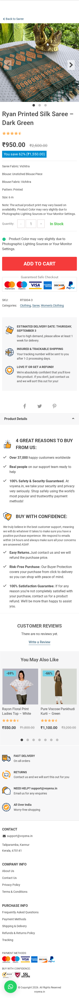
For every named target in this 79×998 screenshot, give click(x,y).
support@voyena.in (20, 836)
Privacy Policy (11, 884)
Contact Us (9, 878)
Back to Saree (15, 19)
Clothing (25, 305)
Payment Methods (14, 919)
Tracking (7, 940)
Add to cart (40, 264)
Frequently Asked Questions (20, 912)
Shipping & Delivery (14, 926)
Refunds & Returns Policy (18, 933)
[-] (21, 224)
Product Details (15, 419)
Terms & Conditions (14, 891)
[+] (41, 224)
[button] (10, 986)
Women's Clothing (52, 305)
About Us (8, 871)
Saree (36, 305)
